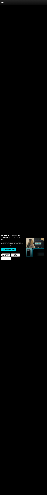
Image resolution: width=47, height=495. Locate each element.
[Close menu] (45, 2)
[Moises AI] (2, 2)
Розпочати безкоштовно (9, 249)
